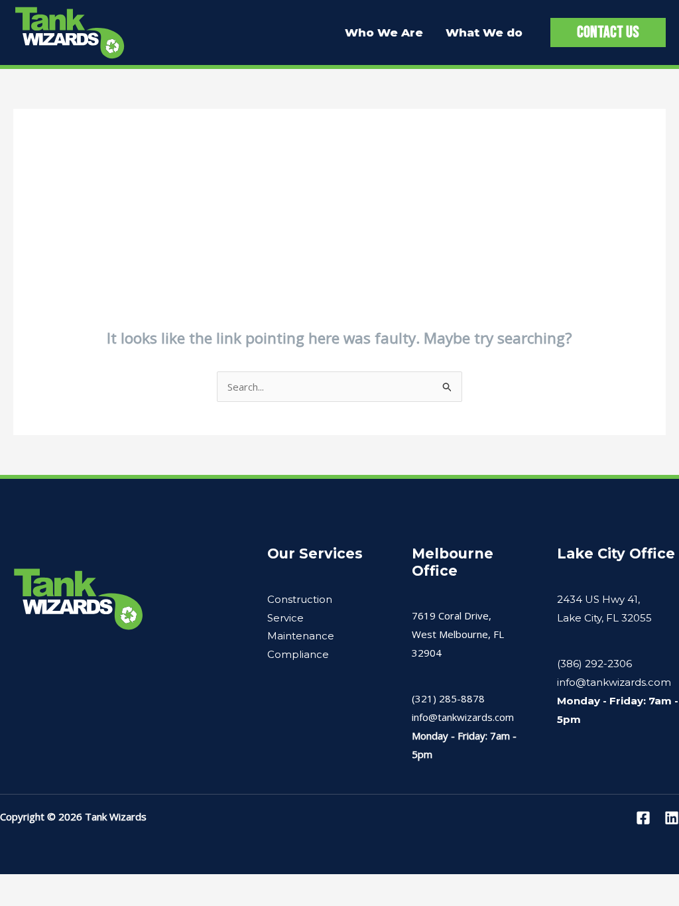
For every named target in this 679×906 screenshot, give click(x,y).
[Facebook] (643, 817)
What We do (484, 32)
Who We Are (384, 32)
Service (285, 618)
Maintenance (300, 635)
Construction (299, 599)
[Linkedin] (671, 817)
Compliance (298, 654)
